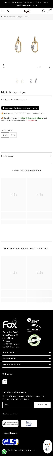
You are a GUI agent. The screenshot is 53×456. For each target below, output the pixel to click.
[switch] (47, 449)
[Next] (49, 67)
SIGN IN (42, 404)
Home (3, 17)
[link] (13, 215)
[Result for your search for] (8, 10)
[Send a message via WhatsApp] (4, 452)
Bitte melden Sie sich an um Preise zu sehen (20, 108)
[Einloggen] (43, 10)
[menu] (2, 10)
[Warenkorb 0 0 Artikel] (49, 10)
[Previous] (3, 65)
